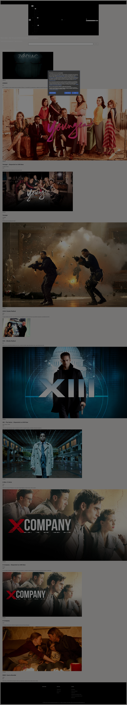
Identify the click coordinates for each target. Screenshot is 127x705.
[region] (64, 83)
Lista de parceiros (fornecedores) (53, 89)
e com (75, 79)
